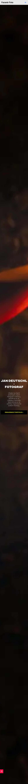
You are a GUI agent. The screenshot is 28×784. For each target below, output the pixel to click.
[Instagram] (1, 771)
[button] (25, 2)
